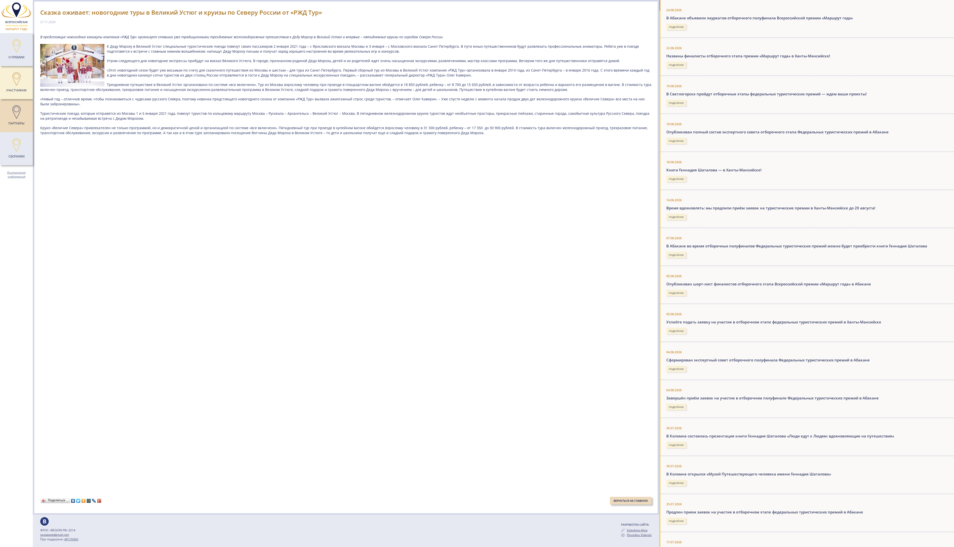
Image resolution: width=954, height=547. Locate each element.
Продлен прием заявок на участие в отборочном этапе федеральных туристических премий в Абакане (764, 511)
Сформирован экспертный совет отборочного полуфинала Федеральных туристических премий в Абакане (768, 359)
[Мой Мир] (88, 501)
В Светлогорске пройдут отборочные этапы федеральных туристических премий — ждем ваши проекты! (766, 93)
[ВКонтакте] (73, 501)
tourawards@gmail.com (54, 535)
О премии (16, 57)
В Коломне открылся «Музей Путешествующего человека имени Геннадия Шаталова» (748, 473)
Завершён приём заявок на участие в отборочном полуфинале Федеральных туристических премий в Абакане (772, 397)
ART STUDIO (71, 539)
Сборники (16, 156)
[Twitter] (78, 501)
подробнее (676, 27)
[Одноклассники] (83, 501)
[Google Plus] (99, 501)
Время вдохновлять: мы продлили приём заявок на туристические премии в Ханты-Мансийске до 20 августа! (770, 207)
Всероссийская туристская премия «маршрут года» (16, 16)
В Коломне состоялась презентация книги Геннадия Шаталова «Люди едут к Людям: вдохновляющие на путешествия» (780, 435)
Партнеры (16, 123)
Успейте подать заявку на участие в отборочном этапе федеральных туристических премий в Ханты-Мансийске (773, 321)
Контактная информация (16, 174)
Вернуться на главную (631, 501)
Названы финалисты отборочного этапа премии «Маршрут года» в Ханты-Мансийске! (748, 55)
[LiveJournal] (94, 501)
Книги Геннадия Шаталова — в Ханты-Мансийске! (713, 169)
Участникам (16, 90)
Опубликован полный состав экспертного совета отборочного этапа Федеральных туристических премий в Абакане (777, 131)
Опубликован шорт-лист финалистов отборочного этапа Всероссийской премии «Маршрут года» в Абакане (768, 283)
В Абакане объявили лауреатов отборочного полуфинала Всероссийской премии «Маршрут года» (759, 17)
